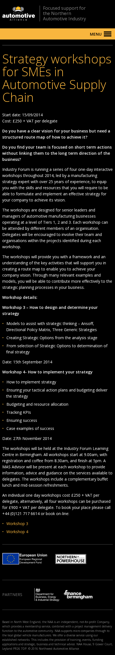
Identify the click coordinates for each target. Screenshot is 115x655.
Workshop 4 (17, 531)
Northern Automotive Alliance (18, 13)
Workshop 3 (17, 523)
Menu (96, 34)
